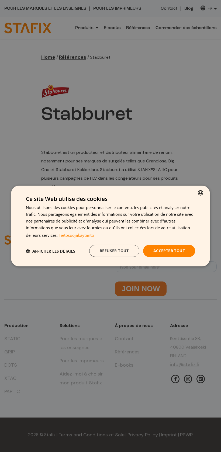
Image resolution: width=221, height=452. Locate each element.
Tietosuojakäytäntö (76, 235)
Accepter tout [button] (169, 250)
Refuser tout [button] (114, 250)
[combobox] (200, 193)
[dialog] (110, 226)
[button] (50, 251)
